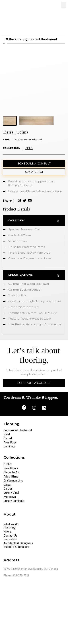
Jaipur (7, 484)
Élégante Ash (12, 472)
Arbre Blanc (11, 476)
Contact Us (10, 535)
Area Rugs (10, 442)
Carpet (8, 438)
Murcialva (10, 497)
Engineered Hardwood (28, 139)
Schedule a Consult (34, 383)
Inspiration (10, 539)
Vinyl (7, 434)
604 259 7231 (34, 172)
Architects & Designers (18, 543)
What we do (11, 524)
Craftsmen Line (13, 480)
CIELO (29, 148)
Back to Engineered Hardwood (32, 39)
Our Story (9, 528)
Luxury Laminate (14, 501)
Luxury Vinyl (11, 492)
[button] (63, 5)
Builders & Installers (16, 547)
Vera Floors (11, 468)
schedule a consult (34, 163)
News (7, 531)
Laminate (9, 446)
